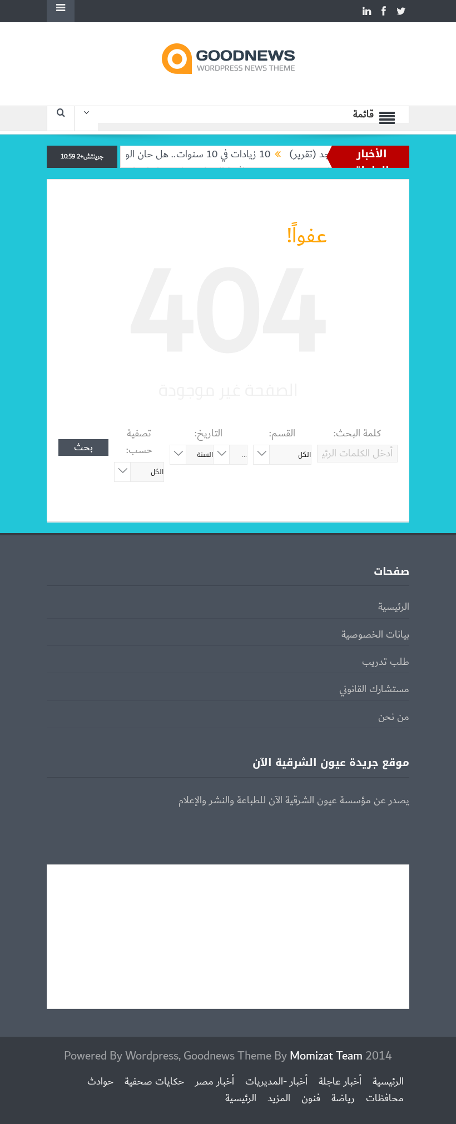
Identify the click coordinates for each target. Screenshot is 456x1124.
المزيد (278, 1098)
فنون (310, 1098)
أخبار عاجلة (340, 1081)
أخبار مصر (214, 1081)
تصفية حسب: (139, 442)
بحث (83, 447)
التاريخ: (208, 433)
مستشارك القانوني (374, 689)
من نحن (393, 717)
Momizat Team (326, 1056)
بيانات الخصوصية (375, 635)
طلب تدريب (385, 662)
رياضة (343, 1098)
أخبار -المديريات (276, 1081)
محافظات (385, 1098)
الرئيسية (393, 607)
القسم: (282, 433)
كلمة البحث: (357, 433)
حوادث (100, 1081)
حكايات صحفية (154, 1081)
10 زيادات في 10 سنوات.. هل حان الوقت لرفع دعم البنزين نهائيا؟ (159, 154)
